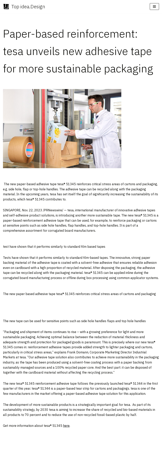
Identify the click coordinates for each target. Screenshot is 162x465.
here (66, 426)
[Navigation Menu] (154, 6)
